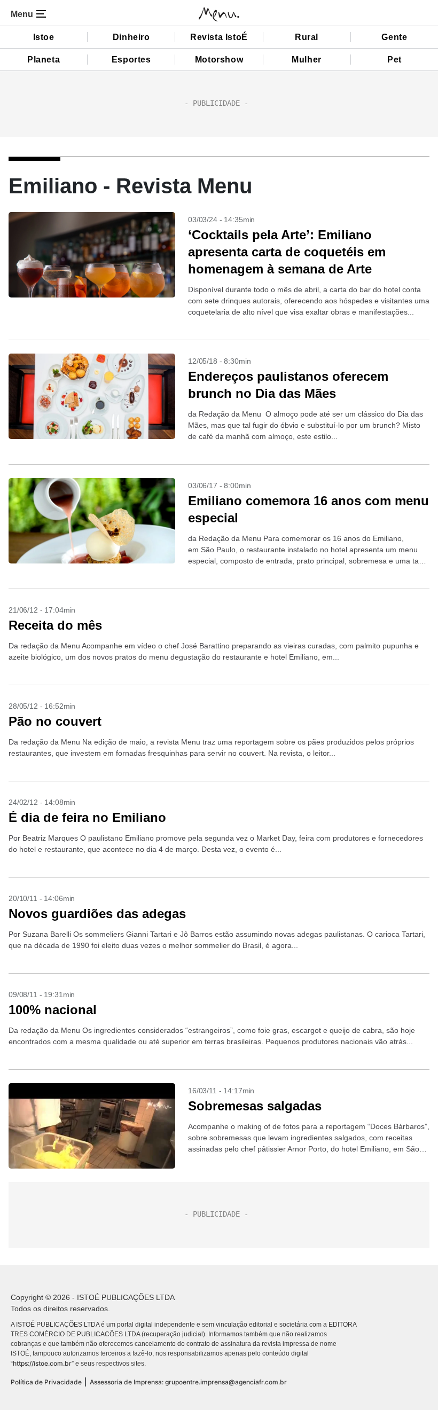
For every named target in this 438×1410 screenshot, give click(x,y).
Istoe (43, 37)
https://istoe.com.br (42, 1363)
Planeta (43, 59)
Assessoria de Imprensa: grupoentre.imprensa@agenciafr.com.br (188, 1382)
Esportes (131, 59)
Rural (306, 37)
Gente (394, 37)
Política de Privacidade (46, 1382)
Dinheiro (131, 37)
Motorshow (219, 59)
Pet (394, 59)
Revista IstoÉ (219, 37)
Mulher (307, 59)
